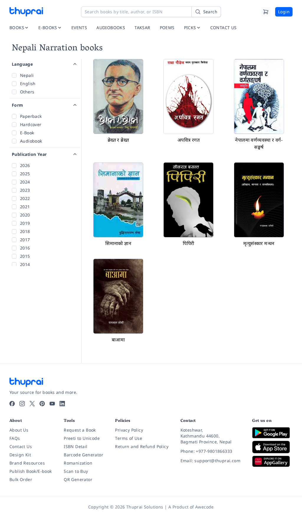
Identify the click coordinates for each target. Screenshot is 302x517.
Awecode (204, 507)
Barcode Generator (83, 454)
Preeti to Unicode (82, 438)
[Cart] (265, 11)
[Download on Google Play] (272, 432)
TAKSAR (142, 27)
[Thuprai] (26, 11)
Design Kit (20, 454)
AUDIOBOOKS (110, 27)
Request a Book (80, 430)
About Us (18, 430)
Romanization (78, 463)
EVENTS (79, 27)
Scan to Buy (76, 471)
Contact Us (20, 446)
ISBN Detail (75, 446)
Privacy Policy (129, 430)
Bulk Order (20, 479)
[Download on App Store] (272, 447)
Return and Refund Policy (141, 446)
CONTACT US (223, 27)
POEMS (167, 27)
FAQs (14, 438)
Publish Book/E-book (30, 471)
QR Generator (78, 479)
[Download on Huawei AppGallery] (272, 461)
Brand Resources (27, 463)
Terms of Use (128, 438)
